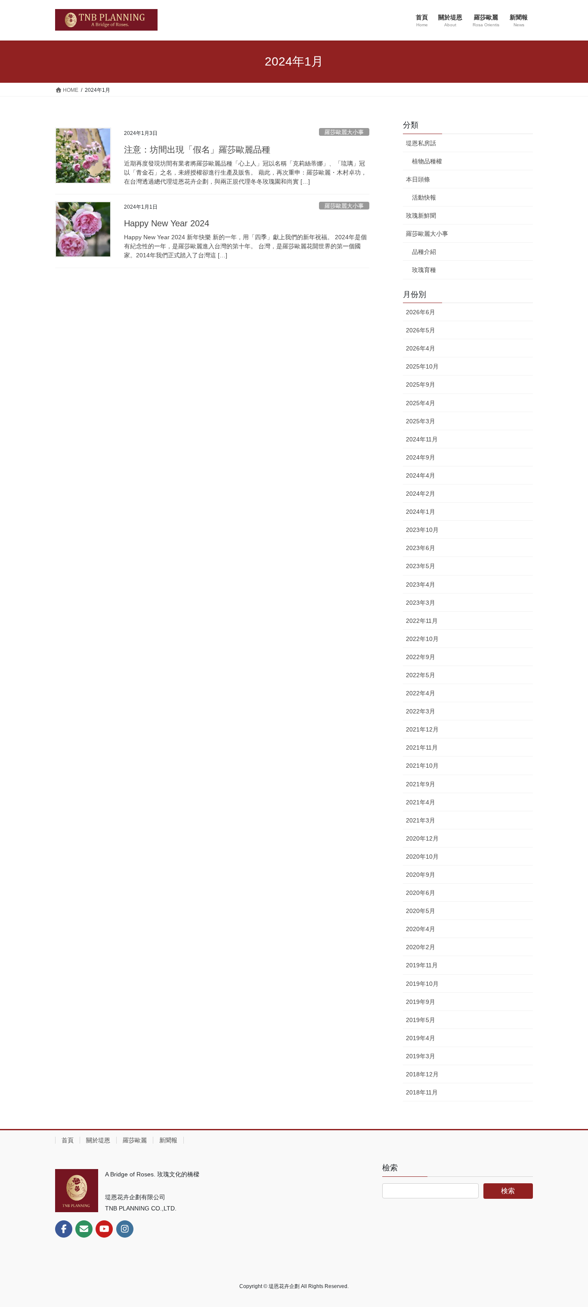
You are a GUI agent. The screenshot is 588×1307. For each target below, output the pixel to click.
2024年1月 (420, 511)
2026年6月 (420, 312)
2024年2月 (420, 493)
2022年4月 (420, 693)
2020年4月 (420, 929)
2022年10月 (422, 638)
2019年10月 (422, 983)
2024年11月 (422, 439)
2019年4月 (420, 1038)
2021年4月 (420, 802)
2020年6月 (420, 892)
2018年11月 (422, 1092)
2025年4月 (420, 403)
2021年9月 (420, 784)
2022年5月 (420, 675)
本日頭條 (418, 179)
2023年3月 (420, 602)
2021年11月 (422, 747)
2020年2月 (420, 947)
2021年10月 (422, 765)
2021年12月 (422, 729)
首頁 (68, 1140)
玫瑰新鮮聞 (421, 215)
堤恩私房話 (421, 143)
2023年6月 (420, 547)
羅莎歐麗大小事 (344, 132)
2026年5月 (420, 330)
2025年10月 (422, 366)
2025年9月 (420, 384)
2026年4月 (420, 348)
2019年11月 (422, 965)
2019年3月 (420, 1056)
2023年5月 (420, 566)
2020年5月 (420, 910)
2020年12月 (422, 838)
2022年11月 (422, 620)
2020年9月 (420, 874)
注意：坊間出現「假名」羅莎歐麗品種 (197, 149)
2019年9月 (420, 1001)
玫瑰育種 (424, 269)
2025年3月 (420, 421)
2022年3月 (420, 711)
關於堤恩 (98, 1140)
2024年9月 (420, 457)
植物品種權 (427, 161)
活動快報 (424, 197)
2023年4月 (420, 584)
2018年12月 (422, 1074)
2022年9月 (420, 657)
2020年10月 (422, 856)
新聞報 (168, 1140)
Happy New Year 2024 (166, 223)
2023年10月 (422, 529)
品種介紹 (424, 251)
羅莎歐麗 (135, 1140)
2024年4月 (420, 475)
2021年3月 (420, 820)
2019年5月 (420, 1019)
